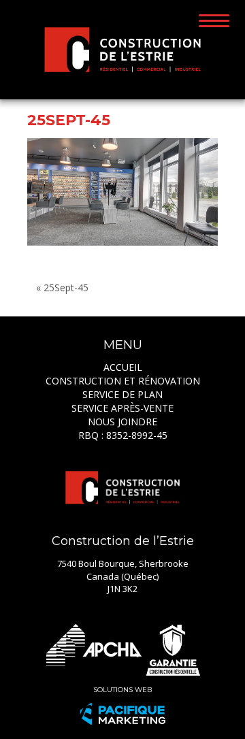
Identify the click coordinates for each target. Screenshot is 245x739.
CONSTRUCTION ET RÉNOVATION (123, 380)
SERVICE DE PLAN (122, 394)
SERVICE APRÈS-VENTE (122, 407)
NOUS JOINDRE (122, 421)
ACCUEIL (122, 367)
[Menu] (214, 20)
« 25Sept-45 (62, 287)
